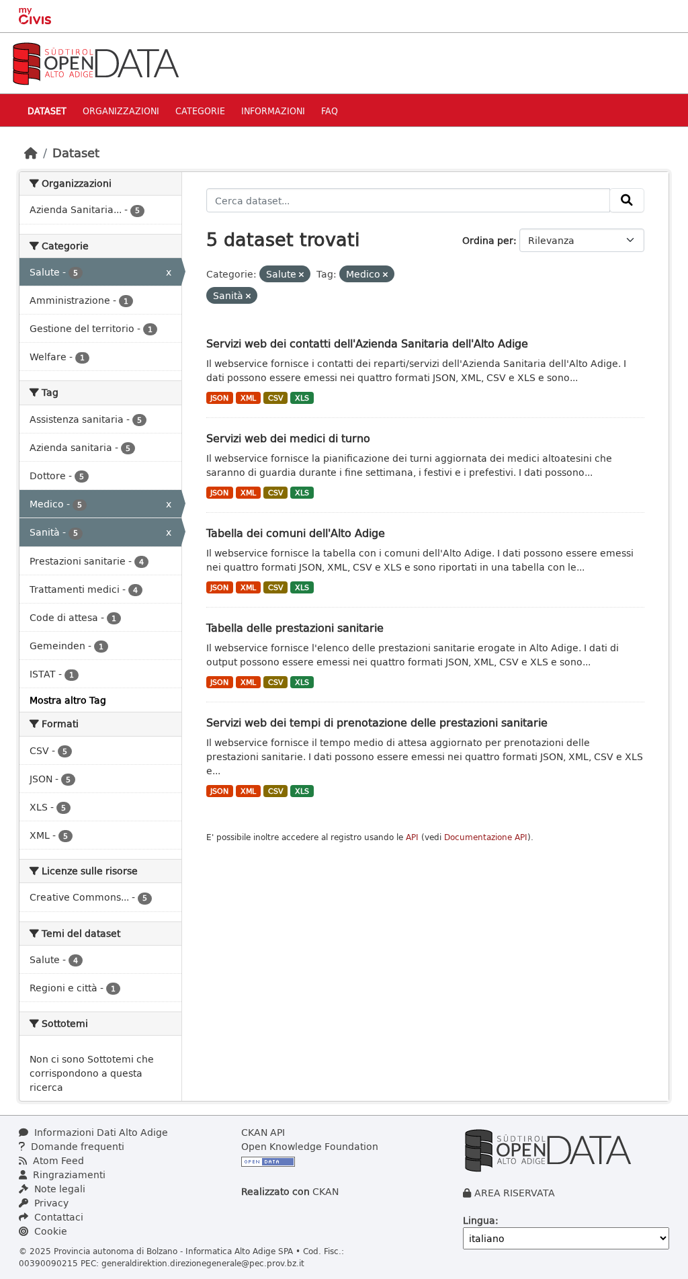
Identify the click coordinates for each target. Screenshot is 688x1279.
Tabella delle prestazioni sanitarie (295, 627)
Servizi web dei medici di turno (288, 437)
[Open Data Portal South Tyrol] (95, 62)
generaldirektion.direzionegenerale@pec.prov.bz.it (202, 1263)
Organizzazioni (121, 111)
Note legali (58, 1189)
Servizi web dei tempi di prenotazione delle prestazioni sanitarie (377, 722)
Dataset (47, 111)
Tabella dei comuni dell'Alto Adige (295, 532)
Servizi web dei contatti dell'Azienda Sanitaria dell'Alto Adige (367, 343)
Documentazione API (485, 837)
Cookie (49, 1231)
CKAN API (263, 1132)
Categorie (200, 111)
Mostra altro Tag (68, 700)
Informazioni (273, 111)
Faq (329, 111)
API (412, 837)
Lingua (479, 1220)
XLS (302, 398)
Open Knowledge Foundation (309, 1146)
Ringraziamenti (67, 1174)
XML (248, 398)
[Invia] (626, 200)
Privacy (50, 1203)
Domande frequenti (76, 1146)
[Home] (31, 152)
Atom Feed (57, 1160)
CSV (276, 398)
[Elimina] (301, 274)
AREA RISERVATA (514, 1193)
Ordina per (487, 240)
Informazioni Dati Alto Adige (100, 1132)
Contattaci (57, 1217)
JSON (219, 398)
